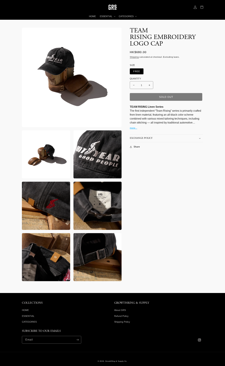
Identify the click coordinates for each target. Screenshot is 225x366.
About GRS (120, 310)
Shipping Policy (122, 321)
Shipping (134, 57)
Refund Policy (121, 316)
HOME (25, 310)
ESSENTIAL (28, 316)
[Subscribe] (77, 340)
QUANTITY (135, 78)
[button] (25, 7)
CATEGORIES (29, 321)
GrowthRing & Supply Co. (116, 361)
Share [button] (137, 146)
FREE (136, 71)
